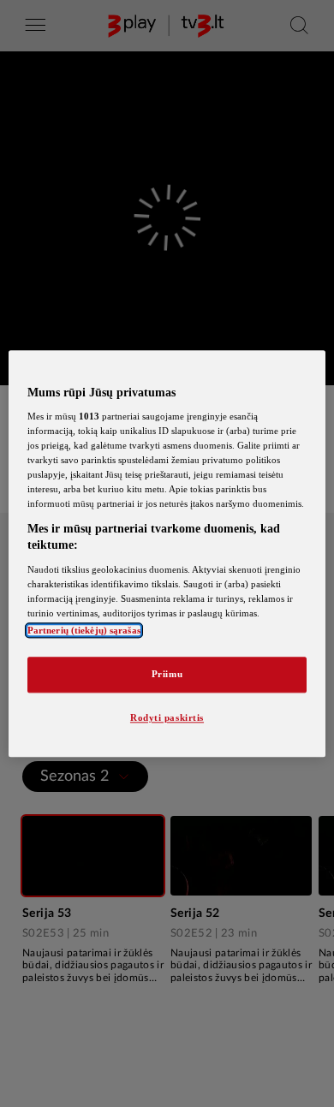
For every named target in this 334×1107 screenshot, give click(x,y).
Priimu (167, 674)
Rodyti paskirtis (167, 717)
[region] (167, 553)
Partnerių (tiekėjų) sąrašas (83, 630)
